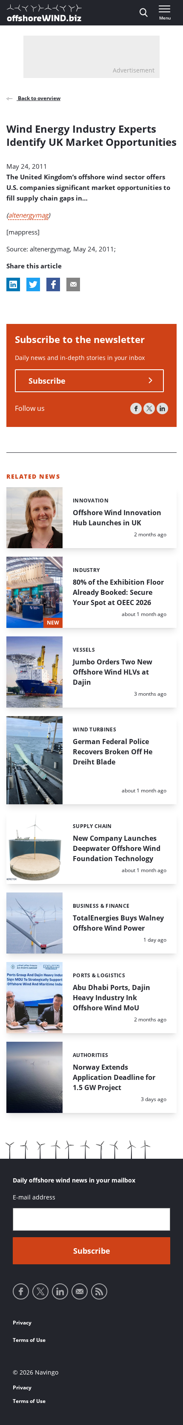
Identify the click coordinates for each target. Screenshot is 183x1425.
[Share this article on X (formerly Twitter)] (33, 284)
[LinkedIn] (162, 408)
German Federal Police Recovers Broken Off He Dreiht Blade (112, 752)
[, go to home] (44, 12)
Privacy (22, 1322)
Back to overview (38, 98)
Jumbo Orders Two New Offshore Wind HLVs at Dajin (112, 672)
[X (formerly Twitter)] (149, 408)
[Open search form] (143, 12)
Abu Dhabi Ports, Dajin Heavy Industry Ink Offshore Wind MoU (111, 997)
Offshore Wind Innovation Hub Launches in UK (117, 517)
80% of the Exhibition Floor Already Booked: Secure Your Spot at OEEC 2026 (118, 592)
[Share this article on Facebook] (53, 284)
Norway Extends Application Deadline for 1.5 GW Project (114, 1077)
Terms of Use (29, 1340)
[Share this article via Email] (73, 284)
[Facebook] (136, 408)
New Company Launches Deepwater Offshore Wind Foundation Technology (116, 848)
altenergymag (28, 215)
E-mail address (34, 1197)
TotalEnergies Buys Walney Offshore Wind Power (118, 923)
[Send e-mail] (79, 1291)
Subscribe (47, 381)
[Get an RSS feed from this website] (99, 1291)
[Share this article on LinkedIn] (13, 284)
